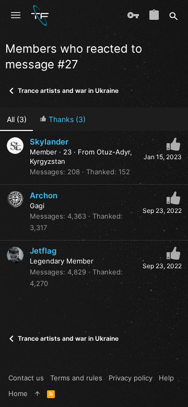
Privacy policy (130, 378)
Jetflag (43, 251)
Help (166, 378)
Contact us (26, 378)
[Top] (37, 393)
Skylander (49, 142)
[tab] (62, 119)
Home (18, 393)
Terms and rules (76, 378)
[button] (15, 16)
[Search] (173, 16)
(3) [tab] (17, 119)
